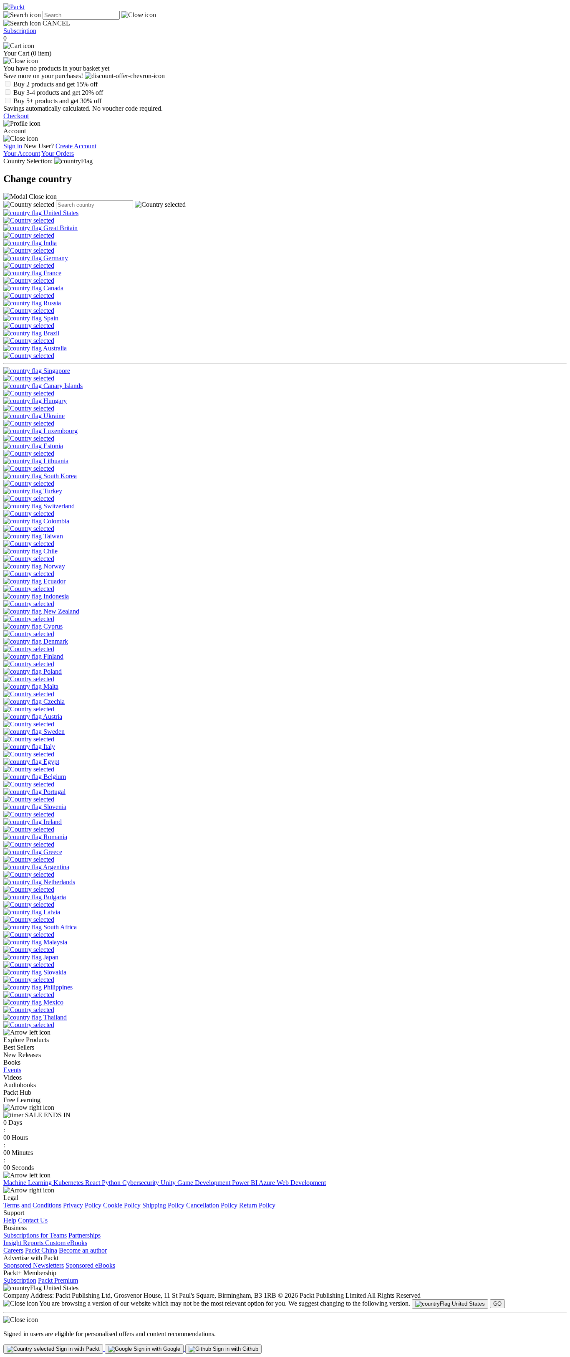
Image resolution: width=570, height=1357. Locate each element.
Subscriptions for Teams (35, 1235)
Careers (13, 1250)
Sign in (12, 146)
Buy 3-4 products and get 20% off (58, 92)
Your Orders (57, 153)
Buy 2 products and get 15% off (55, 84)
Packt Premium (58, 1280)
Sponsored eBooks (90, 1265)
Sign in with (77, 1349)
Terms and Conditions (32, 1205)
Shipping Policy (163, 1205)
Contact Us (33, 1220)
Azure (268, 1182)
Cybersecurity (141, 1182)
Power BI (245, 1182)
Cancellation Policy (211, 1205)
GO (497, 1304)
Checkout (16, 115)
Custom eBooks (66, 1242)
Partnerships (84, 1235)
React (93, 1182)
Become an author (83, 1250)
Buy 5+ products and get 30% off (57, 100)
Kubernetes (69, 1182)
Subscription (19, 30)
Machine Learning (28, 1182)
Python (112, 1182)
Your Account (21, 153)
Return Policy (257, 1205)
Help (9, 1220)
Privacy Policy (82, 1205)
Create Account (75, 146)
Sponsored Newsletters (33, 1265)
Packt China (41, 1250)
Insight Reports (24, 1242)
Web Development (301, 1182)
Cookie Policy (122, 1205)
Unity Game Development (196, 1182)
